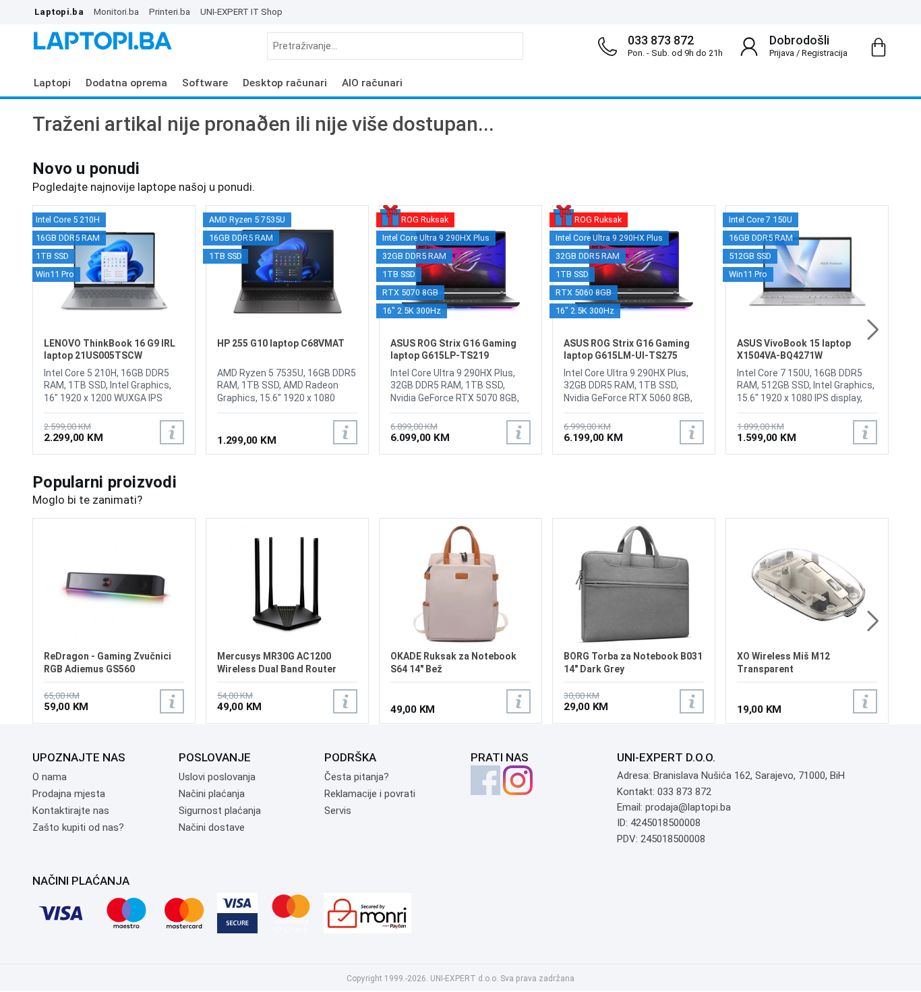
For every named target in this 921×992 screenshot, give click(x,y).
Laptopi (52, 83)
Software (205, 83)
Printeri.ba (169, 11)
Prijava (781, 53)
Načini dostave (212, 827)
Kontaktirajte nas (70, 811)
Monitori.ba (116, 11)
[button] (873, 330)
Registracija (825, 53)
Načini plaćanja (212, 794)
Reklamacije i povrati (369, 794)
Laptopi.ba (59, 11)
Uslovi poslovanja (217, 777)
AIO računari (372, 83)
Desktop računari (285, 83)
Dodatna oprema (126, 83)
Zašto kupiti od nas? (78, 827)
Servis (337, 811)
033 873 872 (661, 40)
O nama (49, 777)
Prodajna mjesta (68, 794)
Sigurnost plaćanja (220, 811)
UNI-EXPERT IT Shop (241, 11)
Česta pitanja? (356, 777)
